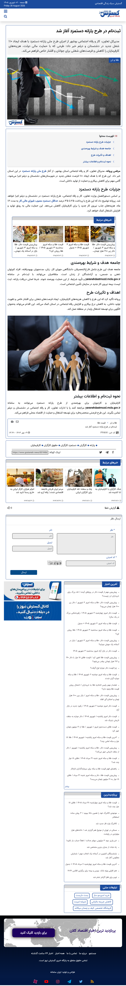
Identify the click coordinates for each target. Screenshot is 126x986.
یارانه (92, 445)
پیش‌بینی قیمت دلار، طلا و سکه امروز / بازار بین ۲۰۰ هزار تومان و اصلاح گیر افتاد (94, 697)
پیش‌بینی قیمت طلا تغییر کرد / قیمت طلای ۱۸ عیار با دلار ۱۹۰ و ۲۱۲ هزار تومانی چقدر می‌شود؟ (92, 659)
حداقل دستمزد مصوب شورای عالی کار (38, 201)
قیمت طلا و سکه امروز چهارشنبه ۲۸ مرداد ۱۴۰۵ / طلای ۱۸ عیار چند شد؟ (94, 804)
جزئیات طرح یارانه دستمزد (98, 142)
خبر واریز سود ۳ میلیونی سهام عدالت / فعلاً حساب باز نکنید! (91, 840)
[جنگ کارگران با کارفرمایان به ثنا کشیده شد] (107, 478)
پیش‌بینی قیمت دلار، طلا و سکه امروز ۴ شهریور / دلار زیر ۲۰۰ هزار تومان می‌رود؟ (103, 248)
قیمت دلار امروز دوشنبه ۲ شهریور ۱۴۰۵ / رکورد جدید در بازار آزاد (93, 708)
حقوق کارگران (51, 445)
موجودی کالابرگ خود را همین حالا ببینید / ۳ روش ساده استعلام (95, 815)
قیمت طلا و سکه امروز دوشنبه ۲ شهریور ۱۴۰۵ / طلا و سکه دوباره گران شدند (93, 676)
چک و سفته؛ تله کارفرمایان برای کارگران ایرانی (79, 491)
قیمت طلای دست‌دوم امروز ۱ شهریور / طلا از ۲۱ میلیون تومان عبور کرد (92, 729)
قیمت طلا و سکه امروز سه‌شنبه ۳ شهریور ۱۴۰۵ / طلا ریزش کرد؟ (51, 248)
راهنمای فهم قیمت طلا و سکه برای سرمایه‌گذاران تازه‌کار (94, 769)
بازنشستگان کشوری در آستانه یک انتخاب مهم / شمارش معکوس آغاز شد (95, 855)
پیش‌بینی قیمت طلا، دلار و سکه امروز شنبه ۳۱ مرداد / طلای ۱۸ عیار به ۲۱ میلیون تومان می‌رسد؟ (93, 777)
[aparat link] (35, 980)
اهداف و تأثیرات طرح (101, 155)
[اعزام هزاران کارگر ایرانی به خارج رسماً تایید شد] (20, 478)
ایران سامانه (55, 972)
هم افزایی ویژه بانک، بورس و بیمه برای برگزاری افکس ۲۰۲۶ (92, 870)
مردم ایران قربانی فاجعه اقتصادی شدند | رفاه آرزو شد (50, 491)
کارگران (83, 445)
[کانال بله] (32, 611)
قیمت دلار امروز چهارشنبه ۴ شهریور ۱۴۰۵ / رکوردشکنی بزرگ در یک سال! (92, 615)
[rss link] (92, 980)
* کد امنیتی (111, 557)
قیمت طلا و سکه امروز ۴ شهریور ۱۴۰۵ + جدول (78, 246)
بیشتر (67, 786)
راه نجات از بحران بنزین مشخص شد (102, 847)
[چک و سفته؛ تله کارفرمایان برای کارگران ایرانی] (78, 478)
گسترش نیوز (50, 960)
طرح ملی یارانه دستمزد (34, 171)
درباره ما (83, 953)
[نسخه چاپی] (12, 421)
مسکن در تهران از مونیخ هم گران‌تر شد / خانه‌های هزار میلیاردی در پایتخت (95, 832)
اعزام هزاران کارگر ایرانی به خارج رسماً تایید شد (22, 491)
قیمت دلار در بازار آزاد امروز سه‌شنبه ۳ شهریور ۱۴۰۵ (95, 651)
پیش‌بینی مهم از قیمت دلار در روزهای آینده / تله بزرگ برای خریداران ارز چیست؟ (93, 594)
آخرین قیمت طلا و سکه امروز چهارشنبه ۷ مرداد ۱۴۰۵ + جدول (91, 864)
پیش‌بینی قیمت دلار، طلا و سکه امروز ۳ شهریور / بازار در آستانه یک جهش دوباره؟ (25, 248)
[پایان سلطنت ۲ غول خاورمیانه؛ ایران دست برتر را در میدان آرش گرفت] (108, 453)
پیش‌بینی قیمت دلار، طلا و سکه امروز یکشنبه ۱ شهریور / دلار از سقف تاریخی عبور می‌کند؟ (92, 749)
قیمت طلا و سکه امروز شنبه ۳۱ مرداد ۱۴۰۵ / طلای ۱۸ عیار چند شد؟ (94, 760)
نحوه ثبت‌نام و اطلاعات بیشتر (97, 162)
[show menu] (5, 12)
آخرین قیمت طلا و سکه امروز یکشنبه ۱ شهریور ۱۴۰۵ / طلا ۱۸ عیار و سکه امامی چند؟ (92, 739)
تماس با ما (72, 953)
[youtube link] (46, 980)
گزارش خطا (111, 508)
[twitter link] (80, 980)
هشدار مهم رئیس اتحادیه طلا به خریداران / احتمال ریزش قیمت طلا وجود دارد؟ (94, 687)
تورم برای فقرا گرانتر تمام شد (105, 877)
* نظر (112, 530)
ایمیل (49, 543)
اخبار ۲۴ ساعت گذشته (42, 953)
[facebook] (114, 453)
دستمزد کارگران (68, 445)
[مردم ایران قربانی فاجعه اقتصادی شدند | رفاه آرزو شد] (49, 478)
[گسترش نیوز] (109, 14)
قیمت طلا (101, 423)
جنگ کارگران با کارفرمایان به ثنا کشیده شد (108, 491)
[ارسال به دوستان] (17, 421)
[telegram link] (69, 980)
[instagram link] (57, 980)
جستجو (92, 953)
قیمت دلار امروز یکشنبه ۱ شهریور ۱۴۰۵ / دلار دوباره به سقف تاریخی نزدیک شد (92, 718)
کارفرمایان (36, 445)
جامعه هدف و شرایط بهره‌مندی (96, 149)
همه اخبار (59, 953)
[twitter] (101, 453)
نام (50, 530)
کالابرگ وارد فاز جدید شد (106, 823)
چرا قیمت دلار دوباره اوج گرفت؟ (103, 668)
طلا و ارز (113, 423)
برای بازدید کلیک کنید (33, 932)
